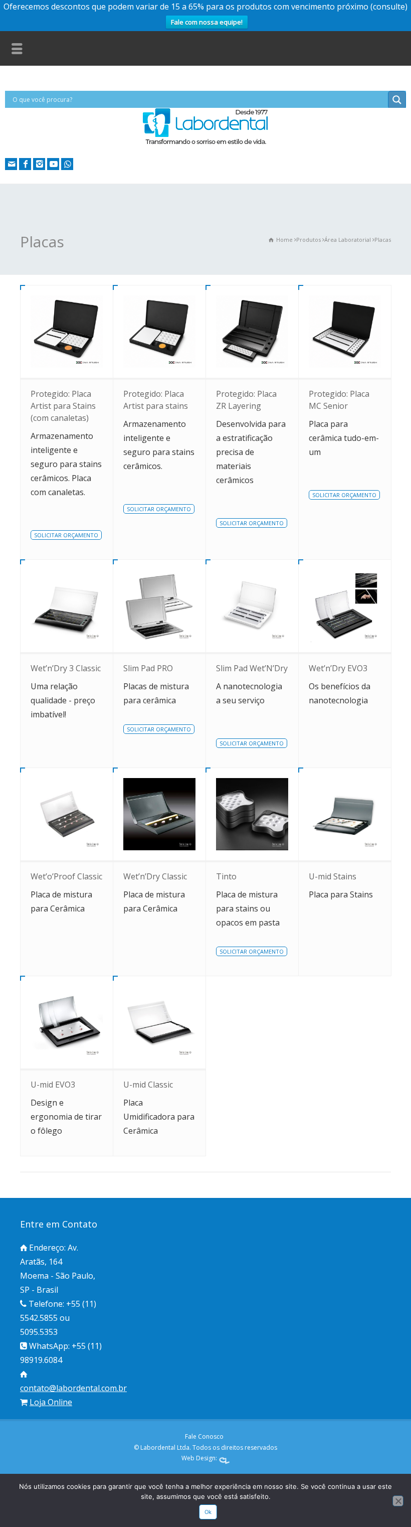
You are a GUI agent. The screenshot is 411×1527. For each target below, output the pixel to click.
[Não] (397, 1500)
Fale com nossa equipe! (207, 22)
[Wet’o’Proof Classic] (67, 814)
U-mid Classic (148, 1084)
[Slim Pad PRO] (159, 606)
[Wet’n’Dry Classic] (159, 814)
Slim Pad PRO (148, 668)
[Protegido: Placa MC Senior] (345, 331)
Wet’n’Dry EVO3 (338, 668)
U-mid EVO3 (53, 1084)
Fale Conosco (204, 1436)
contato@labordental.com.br (73, 1388)
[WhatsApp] (67, 164)
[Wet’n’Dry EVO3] (345, 606)
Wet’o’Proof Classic (66, 876)
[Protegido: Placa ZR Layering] (252, 331)
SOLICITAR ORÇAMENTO (66, 535)
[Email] (11, 164)
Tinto (226, 876)
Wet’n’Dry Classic (155, 876)
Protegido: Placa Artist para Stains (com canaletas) (63, 405)
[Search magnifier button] (397, 100)
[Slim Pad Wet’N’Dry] (252, 606)
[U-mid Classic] (159, 1022)
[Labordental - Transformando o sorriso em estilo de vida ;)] (205, 143)
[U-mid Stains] (345, 814)
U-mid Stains (332, 876)
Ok (208, 1511)
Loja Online (51, 1402)
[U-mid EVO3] (67, 1022)
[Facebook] (25, 164)
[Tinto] (252, 814)
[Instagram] (39, 164)
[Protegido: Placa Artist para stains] (159, 331)
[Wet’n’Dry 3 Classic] (67, 606)
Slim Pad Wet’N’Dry (252, 668)
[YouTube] (53, 164)
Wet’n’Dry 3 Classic (66, 668)
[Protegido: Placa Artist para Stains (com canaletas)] (67, 331)
